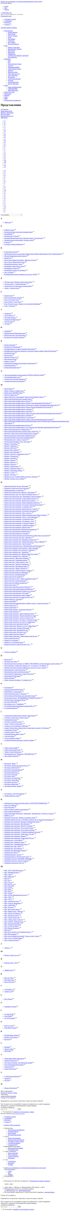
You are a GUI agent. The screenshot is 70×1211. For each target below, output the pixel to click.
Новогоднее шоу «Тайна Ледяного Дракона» (18, 570)
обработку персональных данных (23, 1112)
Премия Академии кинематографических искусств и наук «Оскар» (25, 668)
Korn (9, 37)
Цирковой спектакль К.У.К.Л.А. (14, 863)
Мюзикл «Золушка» (10, 458)
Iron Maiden (11, 39)
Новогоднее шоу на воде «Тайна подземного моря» (20, 579)
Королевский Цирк (10, 359)
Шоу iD (6, 878)
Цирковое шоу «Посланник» (13, 848)
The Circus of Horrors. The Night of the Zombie (18, 1063)
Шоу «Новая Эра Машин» (12, 913)
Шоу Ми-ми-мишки (10, 934)
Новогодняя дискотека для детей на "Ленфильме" (19, 622)
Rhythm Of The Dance (11, 1037)
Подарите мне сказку (11, 661)
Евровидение (8, 295)
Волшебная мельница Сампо (13, 264)
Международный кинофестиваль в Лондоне (18, 411)
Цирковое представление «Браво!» (15, 836)
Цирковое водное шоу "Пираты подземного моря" (20, 817)
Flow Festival (8, 999)
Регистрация (12, 1133)
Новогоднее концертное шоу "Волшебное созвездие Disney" (23, 496)
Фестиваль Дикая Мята (11, 780)
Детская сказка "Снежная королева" (15, 284)
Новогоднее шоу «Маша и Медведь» (15, 568)
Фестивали (11, 77)
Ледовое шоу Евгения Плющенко (14, 379)
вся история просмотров (18, 1113)
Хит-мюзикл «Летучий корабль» (14, 794)
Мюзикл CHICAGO (10, 448)
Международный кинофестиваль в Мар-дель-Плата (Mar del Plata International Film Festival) (32, 413)
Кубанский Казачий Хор (12, 367)
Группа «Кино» (13, 36)
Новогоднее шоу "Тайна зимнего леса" (16, 562)
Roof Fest (7, 1039)
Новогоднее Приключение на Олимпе (16, 533)
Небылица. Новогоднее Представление (16, 488)
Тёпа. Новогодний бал (11, 756)
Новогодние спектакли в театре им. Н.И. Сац (18, 597)
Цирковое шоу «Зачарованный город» (16, 844)
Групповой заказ (13, 1150)
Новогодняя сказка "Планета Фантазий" (16, 628)
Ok (19, 1109)
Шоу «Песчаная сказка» (11, 915)
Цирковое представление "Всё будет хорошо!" (18, 826)
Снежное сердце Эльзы (11, 732)
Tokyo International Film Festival (14, 1065)
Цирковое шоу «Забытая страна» (14, 842)
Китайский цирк (9, 353)
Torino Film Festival (10, 1069)
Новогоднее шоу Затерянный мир (14, 574)
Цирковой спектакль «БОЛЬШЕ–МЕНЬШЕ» (18, 859)
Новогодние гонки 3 (10, 585)
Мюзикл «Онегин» (10, 464)
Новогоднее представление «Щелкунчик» (17, 527)
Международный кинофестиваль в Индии (17, 401)
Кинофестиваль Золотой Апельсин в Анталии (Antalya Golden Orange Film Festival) (30, 351)
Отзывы (8, 24)
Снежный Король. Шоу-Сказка (14, 734)
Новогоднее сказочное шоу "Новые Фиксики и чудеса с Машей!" (24, 542)
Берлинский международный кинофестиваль (18, 232)
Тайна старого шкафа (11, 748)
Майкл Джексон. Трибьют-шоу (14, 391)
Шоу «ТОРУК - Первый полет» (14, 922)
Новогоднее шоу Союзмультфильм (15, 581)
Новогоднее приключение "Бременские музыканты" (20, 529)
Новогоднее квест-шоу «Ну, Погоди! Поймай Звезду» (21, 494)
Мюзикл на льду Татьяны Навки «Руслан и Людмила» (21, 476)
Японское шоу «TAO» (11, 963)
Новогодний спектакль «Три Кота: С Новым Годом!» (20, 620)
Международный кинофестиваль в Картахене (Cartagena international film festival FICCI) (31, 405)
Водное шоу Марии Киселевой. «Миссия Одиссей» (20, 260)
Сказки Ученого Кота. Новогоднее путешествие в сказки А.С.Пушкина (26, 728)
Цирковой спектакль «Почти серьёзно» (16, 861)
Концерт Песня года (7, 116)
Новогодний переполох (11, 611)
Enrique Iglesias (12, 32)
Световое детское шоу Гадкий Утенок (16, 718)
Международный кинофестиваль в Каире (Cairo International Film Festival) (27, 403)
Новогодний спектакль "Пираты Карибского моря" (20, 615)
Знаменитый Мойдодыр (11, 319)
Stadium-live (11, 54)
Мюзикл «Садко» (9, 472)
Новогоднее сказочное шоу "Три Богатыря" (17, 544)
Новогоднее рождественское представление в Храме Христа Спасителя (26, 535)
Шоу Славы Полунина (11, 940)
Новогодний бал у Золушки (13, 599)
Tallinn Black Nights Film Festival (14, 1058)
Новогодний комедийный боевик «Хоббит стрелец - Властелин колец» (26, 603)
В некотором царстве (11, 252)
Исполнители (8, 31)
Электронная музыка (14, 69)
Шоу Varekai (8, 893)
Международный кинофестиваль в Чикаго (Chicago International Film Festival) (28, 419)
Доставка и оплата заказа (16, 1141)
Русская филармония (10, 708)
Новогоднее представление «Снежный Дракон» (19, 523)
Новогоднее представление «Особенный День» (19, 519)
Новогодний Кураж (10, 607)
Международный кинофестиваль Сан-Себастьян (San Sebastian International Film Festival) (31, 427)
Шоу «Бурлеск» (9, 907)
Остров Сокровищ (10, 652)
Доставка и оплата (10, 19)
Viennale (6, 1078)
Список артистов (13, 1156)
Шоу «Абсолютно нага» (11, 901)
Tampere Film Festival (10, 1060)
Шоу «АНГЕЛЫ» (9, 905)
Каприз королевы (9, 345)
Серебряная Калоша (10, 720)
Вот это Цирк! (8, 272)
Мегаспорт (11, 52)
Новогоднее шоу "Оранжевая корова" (16, 560)
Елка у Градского (9, 306)
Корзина (14, 27)
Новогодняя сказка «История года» (15, 632)
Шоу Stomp (7, 889)
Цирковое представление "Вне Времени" (17, 824)
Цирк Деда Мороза (10, 805)
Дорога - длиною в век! (11, 288)
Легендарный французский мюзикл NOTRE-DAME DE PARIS (24, 375)
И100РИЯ (7, 331)
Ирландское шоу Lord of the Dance (15, 335)
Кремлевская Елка (6, 111)
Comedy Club (8, 991)
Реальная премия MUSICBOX (13, 689)
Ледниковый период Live (12, 377)
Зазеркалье (7, 313)
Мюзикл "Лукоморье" (11, 444)
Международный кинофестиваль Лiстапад (17, 425)
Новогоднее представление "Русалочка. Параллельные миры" (23, 505)
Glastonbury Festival (10, 1006)
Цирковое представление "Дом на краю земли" (19, 828)
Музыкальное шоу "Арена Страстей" (15, 439)
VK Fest (6, 1080)
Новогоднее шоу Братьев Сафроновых (16, 572)
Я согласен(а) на (18, 1112)
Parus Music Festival (10, 1028)
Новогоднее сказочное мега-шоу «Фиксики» (18, 537)
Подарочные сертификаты (12, 100)
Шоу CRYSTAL (9, 876)
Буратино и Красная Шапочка (13, 244)
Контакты (7, 22)
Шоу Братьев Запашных (11, 928)
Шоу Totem (7, 891)
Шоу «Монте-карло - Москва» (13, 911)
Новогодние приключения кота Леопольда (17, 587)
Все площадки (12, 57)
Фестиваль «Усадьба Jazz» (12, 778)
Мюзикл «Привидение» (11, 466)
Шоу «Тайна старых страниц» (13, 920)
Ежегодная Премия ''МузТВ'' (13, 297)
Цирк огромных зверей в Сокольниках (16, 809)
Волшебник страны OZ (11, 268)
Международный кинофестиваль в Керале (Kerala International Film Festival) (27, 407)
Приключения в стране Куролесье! (15, 670)
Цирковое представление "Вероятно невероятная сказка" (22, 822)
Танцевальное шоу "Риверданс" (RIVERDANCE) (19, 754)
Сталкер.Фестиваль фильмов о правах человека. (19, 740)
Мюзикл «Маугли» (10, 462)
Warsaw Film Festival (10, 1088)
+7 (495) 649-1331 (9, 1190)
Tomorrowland (8, 1067)
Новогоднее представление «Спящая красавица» (19, 525)
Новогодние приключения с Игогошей (16, 593)
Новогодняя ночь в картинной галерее (16, 624)
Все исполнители (13, 44)
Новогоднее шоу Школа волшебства (15, 583)
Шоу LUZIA (8, 883)
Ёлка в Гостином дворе (11, 300)
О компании (8, 21)
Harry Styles (11, 34)
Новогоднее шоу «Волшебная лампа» (16, 566)
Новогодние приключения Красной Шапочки (18, 589)
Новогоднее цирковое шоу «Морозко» (16, 556)
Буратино (7, 242)
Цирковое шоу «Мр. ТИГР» (13, 846)
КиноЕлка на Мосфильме (12, 347)
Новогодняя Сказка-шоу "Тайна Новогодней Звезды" (21, 636)
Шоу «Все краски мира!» (12, 909)
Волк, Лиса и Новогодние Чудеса (14, 262)
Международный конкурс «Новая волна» (17, 429)
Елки (6, 97)
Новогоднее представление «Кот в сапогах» (18, 513)
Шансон (10, 70)
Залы (5, 45)
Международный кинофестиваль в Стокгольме (19, 417)
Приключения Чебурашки (12, 676)
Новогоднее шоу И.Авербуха (13, 576)
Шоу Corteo (7, 874)
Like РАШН (8, 1016)
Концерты (7, 59)
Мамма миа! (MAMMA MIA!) (13, 393)
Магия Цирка (8, 389)
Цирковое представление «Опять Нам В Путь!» (19, 838)
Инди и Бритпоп (13, 84)
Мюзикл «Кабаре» (10, 460)
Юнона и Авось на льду (11, 955)
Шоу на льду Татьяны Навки (13, 938)
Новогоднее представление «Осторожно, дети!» (19, 521)
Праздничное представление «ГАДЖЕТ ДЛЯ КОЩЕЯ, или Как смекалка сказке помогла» (32, 663)
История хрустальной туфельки (14, 337)
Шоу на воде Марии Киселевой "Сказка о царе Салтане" (22, 936)
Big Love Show (5, 114)
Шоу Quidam (8, 887)
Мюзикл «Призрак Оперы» (12, 468)
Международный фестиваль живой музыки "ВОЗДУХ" (21, 431)
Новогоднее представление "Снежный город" (18, 507)
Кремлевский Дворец (14, 49)
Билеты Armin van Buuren (12, 1125)
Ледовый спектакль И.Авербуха (14, 381)
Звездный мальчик (10, 317)
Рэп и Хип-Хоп (13, 75)
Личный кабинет (6, 27)
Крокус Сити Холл (14, 47)
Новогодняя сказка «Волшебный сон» (16, 630)
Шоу (5, 8)
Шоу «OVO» (8, 899)
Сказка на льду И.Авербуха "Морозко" (16, 726)
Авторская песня (13, 82)
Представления (11, 1096)
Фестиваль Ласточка (10, 782)
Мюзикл (7, 95)
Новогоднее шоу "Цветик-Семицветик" (16, 564)
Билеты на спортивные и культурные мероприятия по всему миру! (21, 1)
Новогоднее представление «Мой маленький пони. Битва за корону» (25, 515)
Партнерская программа (15, 1148)
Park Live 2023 (8, 1026)
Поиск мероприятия (14, 1138)
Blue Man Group (9, 980)
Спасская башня (9, 736)
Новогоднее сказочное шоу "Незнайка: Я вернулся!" (20, 539)
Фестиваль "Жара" (10, 763)
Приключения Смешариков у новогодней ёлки (19, 674)
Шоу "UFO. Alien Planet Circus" (14, 870)
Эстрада (10, 65)
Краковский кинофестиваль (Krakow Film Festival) (20, 363)
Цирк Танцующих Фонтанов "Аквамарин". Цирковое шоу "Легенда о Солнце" (29, 813)
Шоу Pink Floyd (9, 885)
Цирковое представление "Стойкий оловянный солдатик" (22, 832)
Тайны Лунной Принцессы (12, 752)
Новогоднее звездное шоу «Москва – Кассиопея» (19, 492)
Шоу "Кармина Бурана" (11, 872)
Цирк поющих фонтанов (12, 811)
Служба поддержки (14, 1143)
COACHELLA (8, 989)
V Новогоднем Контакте (12, 1076)
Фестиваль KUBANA (11, 772)
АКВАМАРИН (13, 89)
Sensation (7, 1047)
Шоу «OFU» (8, 897)
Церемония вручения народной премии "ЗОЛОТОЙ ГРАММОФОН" (26, 803)
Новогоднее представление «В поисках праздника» (20, 511)
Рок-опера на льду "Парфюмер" (14, 704)
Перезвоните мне (6, 16)
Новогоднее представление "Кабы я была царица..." (20, 500)
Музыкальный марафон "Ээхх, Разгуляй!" (17, 442)
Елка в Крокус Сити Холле (12, 302)
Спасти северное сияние (12, 738)
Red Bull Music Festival (11, 1035)
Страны (14, 1093)
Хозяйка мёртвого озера (11, 796)
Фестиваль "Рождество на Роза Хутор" (16, 765)
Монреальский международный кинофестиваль (19, 435)
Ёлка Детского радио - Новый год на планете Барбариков (22, 304)
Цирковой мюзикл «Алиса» (13, 854)
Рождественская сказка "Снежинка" (15, 694)
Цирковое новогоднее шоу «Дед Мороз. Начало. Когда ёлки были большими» (28, 819)
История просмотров (14, 1135)
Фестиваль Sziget (9, 776)
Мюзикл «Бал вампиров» (12, 452)
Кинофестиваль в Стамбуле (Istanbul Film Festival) (19, 349)
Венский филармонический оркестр (15, 256)
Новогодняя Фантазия (11, 638)
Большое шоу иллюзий (11, 236)
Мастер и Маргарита (10, 395)
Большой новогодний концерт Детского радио (18, 240)
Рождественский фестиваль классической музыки (19, 696)
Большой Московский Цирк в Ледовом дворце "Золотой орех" (23, 238)
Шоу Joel (7, 880)
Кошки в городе (9, 361)
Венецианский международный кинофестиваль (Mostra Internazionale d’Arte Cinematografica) (33, 254)
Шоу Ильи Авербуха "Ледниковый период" (18, 932)
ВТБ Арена (11, 50)
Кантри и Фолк (13, 72)
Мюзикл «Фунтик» (10, 474)
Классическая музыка (14, 64)
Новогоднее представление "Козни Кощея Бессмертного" (22, 503)
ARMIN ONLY (9, 970)
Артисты (3, 1096)
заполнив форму (49, 1192)
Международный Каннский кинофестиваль (18, 399)
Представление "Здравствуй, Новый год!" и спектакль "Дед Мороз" (25, 665)
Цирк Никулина (13, 90)
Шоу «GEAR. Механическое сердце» (15, 895)
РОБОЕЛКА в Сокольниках (13, 691)
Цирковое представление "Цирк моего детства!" (19, 834)
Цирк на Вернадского (15, 87)
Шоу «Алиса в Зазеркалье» (12, 903)
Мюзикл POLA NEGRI (11, 450)
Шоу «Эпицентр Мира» (11, 926)
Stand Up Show (9, 1049)
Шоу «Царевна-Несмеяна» (12, 924)
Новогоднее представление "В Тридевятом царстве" (20, 498)
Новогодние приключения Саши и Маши (17, 595)
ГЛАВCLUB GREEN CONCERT (18, 55)
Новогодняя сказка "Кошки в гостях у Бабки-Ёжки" (20, 626)
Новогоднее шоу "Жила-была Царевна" (16, 558)
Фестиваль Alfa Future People (13, 770)
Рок (9, 62)
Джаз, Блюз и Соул (14, 74)
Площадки (4, 1093)
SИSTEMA (4, 117)
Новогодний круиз (10, 605)
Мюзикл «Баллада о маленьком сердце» (16, 454)
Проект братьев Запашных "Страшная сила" (18, 680)
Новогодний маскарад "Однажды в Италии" (18, 609)
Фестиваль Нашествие (11, 784)
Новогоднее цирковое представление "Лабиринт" (19, 550)
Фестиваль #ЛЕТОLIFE (11, 768)
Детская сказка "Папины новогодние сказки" (18, 282)
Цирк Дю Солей (9, 92)
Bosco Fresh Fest (9, 982)
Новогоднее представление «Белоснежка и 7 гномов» (21, 509)
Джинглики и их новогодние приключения (17, 286)
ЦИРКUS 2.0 (8, 815)
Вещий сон (7, 258)
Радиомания (8, 687)
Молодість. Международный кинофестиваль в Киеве (20, 433)
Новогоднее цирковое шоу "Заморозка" (16, 552)
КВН (5, 98)
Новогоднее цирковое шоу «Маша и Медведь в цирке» (21, 554)
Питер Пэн (7, 659)
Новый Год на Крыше (11, 640)
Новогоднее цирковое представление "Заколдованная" (21, 548)
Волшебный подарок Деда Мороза (15, 270)
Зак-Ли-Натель (9, 315)
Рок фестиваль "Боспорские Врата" (15, 700)
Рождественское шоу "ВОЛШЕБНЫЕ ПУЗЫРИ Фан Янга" (22, 698)
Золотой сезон (8, 322)
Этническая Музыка (14, 79)
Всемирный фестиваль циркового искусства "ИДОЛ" (21, 274)
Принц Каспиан (9, 678)
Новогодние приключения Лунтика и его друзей (19, 591)
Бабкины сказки (9, 230)
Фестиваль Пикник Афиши (12, 786)
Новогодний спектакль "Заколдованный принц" (19, 613)
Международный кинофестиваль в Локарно (18, 409)
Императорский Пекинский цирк (14, 333)
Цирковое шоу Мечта (11, 852)
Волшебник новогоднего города (14, 266)
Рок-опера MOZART (10, 702)
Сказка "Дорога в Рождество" (13, 724)
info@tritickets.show (25, 1190)
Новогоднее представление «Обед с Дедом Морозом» (21, 517)
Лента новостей (13, 1153)
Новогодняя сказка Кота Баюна (14, 634)
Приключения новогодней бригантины (16, 672)
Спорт (6, 6)
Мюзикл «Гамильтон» (11, 456)
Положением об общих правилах (40, 1181)
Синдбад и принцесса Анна (13, 722)
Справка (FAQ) (13, 1145)
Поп (9, 60)
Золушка (7, 324)
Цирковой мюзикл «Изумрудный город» (17, 856)
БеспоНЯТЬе (8, 234)
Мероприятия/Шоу (14, 67)
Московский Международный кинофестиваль (18, 437)
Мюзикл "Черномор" (7, 112)
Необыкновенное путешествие (14, 490)
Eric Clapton (11, 42)
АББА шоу (7, 222)
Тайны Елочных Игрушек (12, 750)
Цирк (6, 85)
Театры (6, 9)
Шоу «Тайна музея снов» (12, 917)
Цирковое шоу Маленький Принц (14, 850)
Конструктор (8, 355)
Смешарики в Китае (10, 730)
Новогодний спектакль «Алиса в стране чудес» (19, 618)
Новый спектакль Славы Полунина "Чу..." (17, 644)
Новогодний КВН (10, 601)
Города (10, 1093)
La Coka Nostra (9, 1014)
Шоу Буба (7, 930)
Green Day (11, 40)
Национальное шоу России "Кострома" (16, 486)
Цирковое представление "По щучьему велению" (19, 830)
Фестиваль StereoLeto (11, 774)
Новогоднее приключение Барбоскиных (16, 531)
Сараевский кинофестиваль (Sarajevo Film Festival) (20, 715)
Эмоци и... (7, 948)
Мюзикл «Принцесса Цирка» (13, 470)
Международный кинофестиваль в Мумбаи (17, 415)
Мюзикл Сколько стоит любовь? (14, 479)
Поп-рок (10, 80)
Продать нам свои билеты (16, 1140)
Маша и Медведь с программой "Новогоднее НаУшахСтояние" (24, 397)
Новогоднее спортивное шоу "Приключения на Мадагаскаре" (23, 546)
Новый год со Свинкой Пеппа (13, 642)
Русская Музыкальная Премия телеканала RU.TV (19, 706)
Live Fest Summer (9, 1018)
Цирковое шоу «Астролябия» (13, 840)
